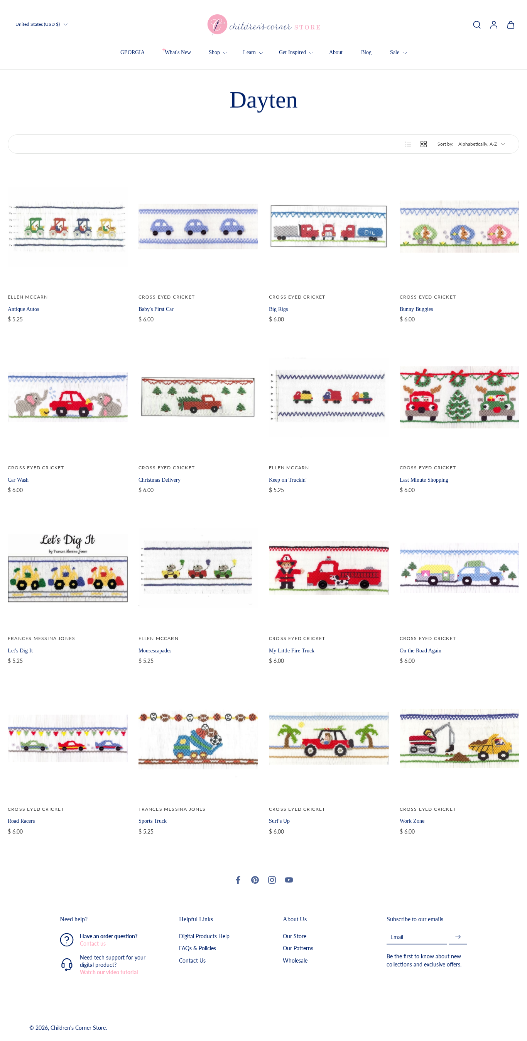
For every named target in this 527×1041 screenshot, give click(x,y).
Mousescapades (155, 650)
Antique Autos (23, 309)
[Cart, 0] (510, 24)
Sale (394, 52)
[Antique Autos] (68, 226)
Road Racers (21, 821)
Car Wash (18, 480)
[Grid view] (423, 144)
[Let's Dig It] (68, 568)
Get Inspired (292, 52)
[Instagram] (272, 879)
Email (396, 937)
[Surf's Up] (329, 738)
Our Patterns (298, 948)
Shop (214, 52)
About (336, 52)
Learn (249, 52)
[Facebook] (238, 879)
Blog (366, 52)
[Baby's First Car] (198, 226)
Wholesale (295, 960)
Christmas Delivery (160, 480)
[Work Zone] (460, 738)
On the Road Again (420, 650)
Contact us (93, 944)
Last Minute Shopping (424, 480)
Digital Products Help (204, 936)
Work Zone (412, 821)
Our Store (294, 936)
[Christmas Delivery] (198, 397)
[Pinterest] (255, 879)
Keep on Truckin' (288, 480)
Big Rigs (278, 309)
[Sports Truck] (198, 738)
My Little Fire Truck (291, 650)
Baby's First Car (156, 309)
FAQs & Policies (197, 948)
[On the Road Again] (460, 568)
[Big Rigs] (329, 226)
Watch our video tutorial (109, 972)
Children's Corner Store (78, 1028)
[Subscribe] (458, 937)
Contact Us (192, 960)
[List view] (408, 144)
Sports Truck (153, 821)
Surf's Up (279, 821)
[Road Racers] (68, 738)
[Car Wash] (68, 397)
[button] (108, 919)
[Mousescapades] (198, 568)
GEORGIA (132, 52)
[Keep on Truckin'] (329, 397)
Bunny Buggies (416, 309)
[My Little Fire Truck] (329, 568)
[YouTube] (288, 879)
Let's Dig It (20, 650)
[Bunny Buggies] (460, 226)
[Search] (476, 24)
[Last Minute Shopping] (460, 397)
